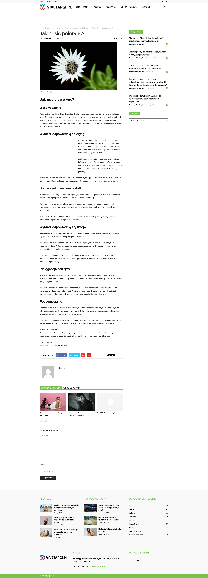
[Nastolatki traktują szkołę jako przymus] (90, 532)
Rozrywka (111, 7)
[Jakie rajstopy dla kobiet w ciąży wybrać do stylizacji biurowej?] (46, 520)
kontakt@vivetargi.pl (98, 566)
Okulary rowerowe (136, 535)
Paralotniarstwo (135, 524)
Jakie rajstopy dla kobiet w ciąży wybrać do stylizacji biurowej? (64, 519)
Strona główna (44, 28)
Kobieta (97, 7)
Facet (85, 7)
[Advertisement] (104, 18)
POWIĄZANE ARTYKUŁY (50, 388)
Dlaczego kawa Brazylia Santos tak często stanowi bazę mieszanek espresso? (145, 99)
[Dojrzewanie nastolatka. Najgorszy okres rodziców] (90, 520)
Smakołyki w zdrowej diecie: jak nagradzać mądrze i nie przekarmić (66, 532)
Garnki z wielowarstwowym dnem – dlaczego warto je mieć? (109, 507)
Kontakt (55, 2)
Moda (131, 520)
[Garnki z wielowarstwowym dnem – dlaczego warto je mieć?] (90, 508)
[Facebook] (162, 1)
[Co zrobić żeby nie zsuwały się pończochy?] (53, 402)
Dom (78, 7)
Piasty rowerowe (135, 531)
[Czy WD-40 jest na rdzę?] (110, 402)
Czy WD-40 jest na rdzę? (106, 413)
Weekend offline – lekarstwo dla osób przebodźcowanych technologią (66, 507)
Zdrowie (146, 7)
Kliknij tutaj (44, 345)
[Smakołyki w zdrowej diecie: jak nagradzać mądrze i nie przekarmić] (46, 532)
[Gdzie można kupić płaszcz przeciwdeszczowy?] (81, 402)
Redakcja (47, 38)
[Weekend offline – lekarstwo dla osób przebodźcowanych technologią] (46, 508)
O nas (41, 2)
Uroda (124, 7)
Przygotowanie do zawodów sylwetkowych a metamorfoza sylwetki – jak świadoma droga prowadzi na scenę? (148, 82)
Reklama (48, 2)
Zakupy (133, 7)
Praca (131, 509)
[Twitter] (166, 1)
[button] (165, 7)
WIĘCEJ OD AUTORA (71, 388)
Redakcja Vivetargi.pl (136, 44)
